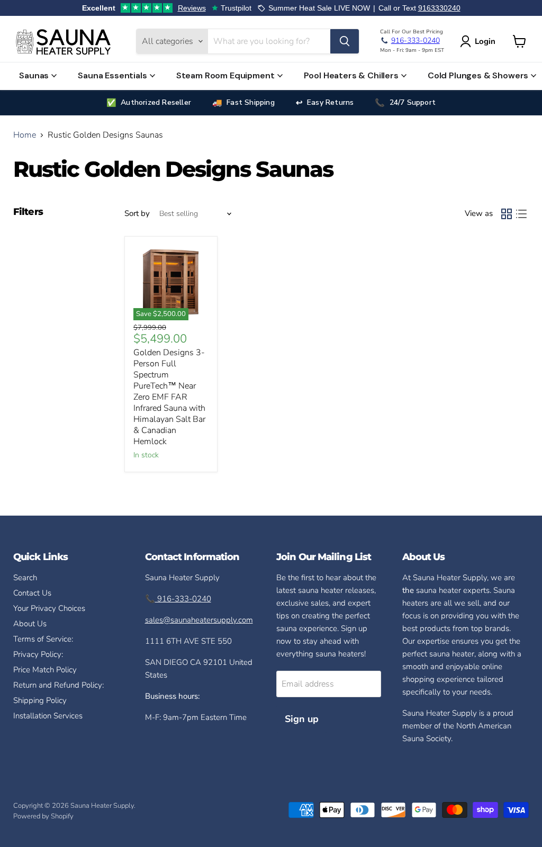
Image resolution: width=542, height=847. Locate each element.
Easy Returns (330, 102)
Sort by (137, 213)
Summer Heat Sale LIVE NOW (319, 8)
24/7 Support (413, 102)
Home (24, 135)
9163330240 (439, 8)
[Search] (344, 41)
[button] (480, 41)
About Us (30, 623)
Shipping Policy (40, 700)
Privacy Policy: (38, 654)
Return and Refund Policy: (58, 685)
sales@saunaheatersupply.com (199, 620)
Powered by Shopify (43, 816)
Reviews (192, 8)
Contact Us (32, 593)
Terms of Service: (43, 639)
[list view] (521, 213)
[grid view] (506, 213)
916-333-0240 (183, 598)
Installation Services (48, 715)
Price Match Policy (45, 669)
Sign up (302, 719)
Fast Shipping (251, 102)
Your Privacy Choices (49, 608)
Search (25, 577)
